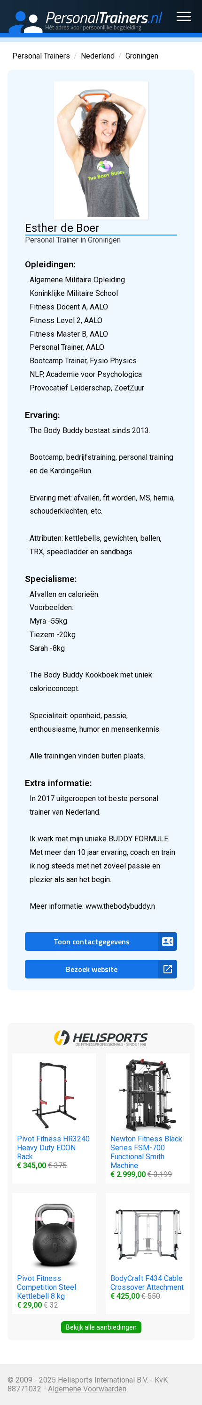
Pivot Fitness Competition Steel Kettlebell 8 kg (46, 1291)
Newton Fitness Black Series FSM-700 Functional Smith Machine (146, 1156)
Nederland (98, 55)
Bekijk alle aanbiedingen (101, 1327)
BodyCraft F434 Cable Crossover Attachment (147, 1287)
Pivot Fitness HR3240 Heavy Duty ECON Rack (53, 1152)
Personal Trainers (41, 55)
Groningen (141, 55)
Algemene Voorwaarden (87, 1388)
